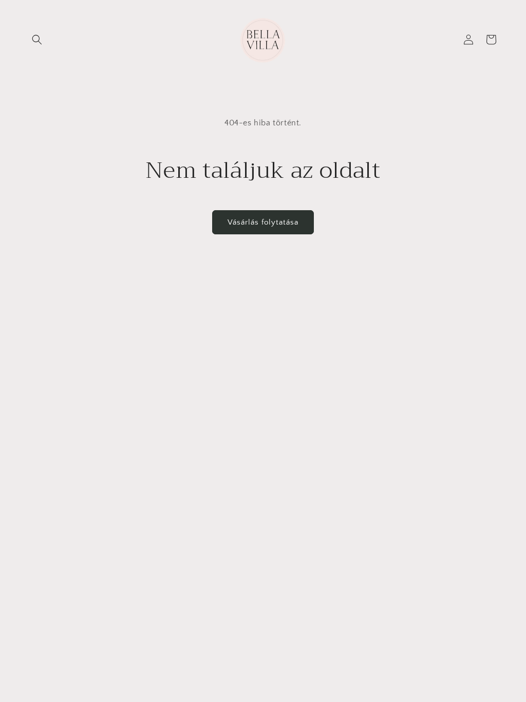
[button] (37, 39)
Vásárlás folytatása (263, 222)
